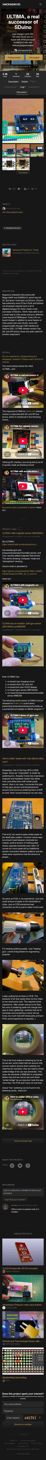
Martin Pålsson (13, 1271)
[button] (40, 4)
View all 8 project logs (23, 1141)
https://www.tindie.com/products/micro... (20, 544)
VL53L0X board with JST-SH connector (20, 1268)
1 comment (35, 765)
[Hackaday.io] (11, 4)
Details (24, 81)
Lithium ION (11, 1307)
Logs (23, 86)
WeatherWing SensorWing (14, 1377)
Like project (34, 57)
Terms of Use (23, 1443)
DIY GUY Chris (13, 1344)
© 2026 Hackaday (23, 1454)
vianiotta (14, 1205)
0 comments (35, 536)
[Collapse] (19, 529)
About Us (13, 1440)
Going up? (24, 1434)
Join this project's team (12, 212)
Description (13, 81)
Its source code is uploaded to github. (19, 507)
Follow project (14, 57)
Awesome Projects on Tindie (26, 249)
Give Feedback (9, 1443)
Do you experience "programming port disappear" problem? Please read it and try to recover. (22, 359)
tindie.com (30, 411)
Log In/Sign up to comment (15, 1199)
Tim (7, 1380)
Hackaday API (23, 1446)
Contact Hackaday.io (28, 1440)
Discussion (22, 91)
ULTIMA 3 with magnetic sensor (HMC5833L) (22, 533)
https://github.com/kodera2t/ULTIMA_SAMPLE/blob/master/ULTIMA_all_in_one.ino (22, 572)
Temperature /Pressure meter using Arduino (22, 1304)
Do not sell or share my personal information (23, 1449)
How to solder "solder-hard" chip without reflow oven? (23, 760)
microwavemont (25, 50)
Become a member (9, 1396)
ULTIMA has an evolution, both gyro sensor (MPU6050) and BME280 (21, 625)
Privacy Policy (36, 1443)
